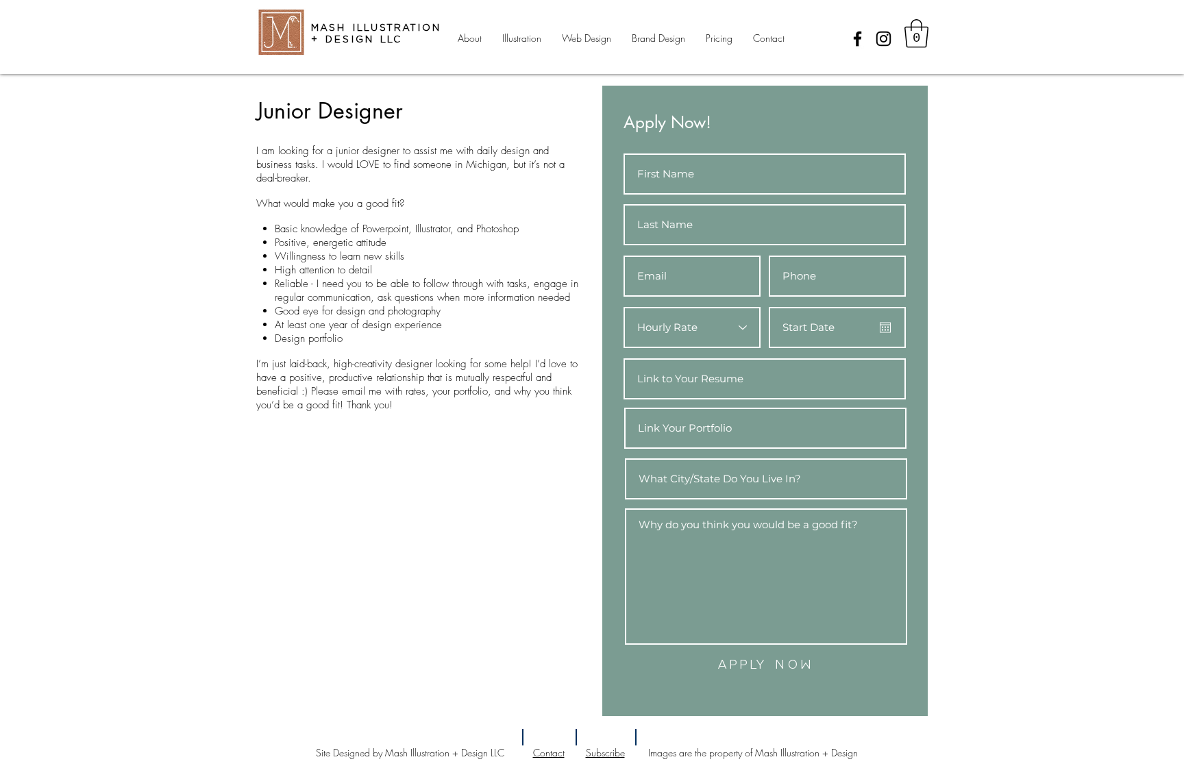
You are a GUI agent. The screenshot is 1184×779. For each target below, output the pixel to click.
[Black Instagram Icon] (883, 39)
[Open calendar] (885, 327)
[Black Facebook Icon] (857, 39)
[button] (916, 33)
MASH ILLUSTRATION (376, 27)
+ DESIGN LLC (357, 39)
